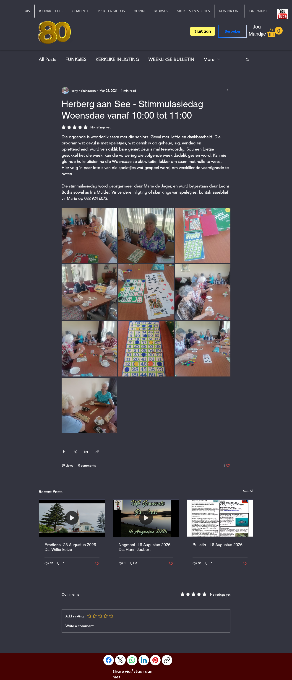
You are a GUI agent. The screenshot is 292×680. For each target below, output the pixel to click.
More (208, 59)
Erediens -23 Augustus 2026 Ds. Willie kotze (70, 547)
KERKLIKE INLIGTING (117, 59)
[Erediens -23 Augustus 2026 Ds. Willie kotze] (72, 518)
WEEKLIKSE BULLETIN (171, 59)
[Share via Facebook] (64, 451)
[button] (80, 11)
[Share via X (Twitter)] (75, 451)
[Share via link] (97, 451)
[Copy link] (167, 660)
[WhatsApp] (132, 660)
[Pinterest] (155, 660)
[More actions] (227, 90)
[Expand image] (89, 235)
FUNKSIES (75, 59)
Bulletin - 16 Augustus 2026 (217, 544)
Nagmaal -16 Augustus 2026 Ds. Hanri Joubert (144, 547)
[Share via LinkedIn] (86, 451)
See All (248, 491)
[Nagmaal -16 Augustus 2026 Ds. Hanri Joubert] (146, 518)
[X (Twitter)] (120, 660)
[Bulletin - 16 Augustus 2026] (220, 518)
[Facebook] (108, 660)
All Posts (47, 59)
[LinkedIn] (143, 660)
